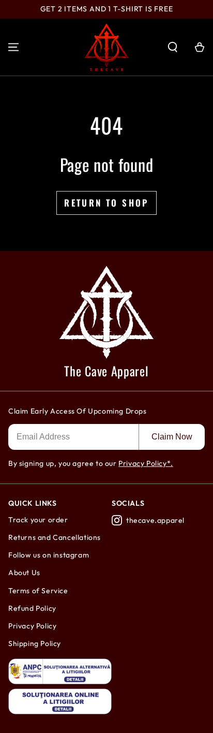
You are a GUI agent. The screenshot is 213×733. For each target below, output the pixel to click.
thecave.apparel (155, 520)
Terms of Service (38, 590)
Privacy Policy (32, 626)
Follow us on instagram (48, 555)
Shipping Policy (34, 643)
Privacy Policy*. (145, 463)
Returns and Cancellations (54, 537)
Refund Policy (32, 608)
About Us (24, 572)
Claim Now (171, 436)
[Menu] (13, 47)
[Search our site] (172, 47)
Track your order (38, 519)
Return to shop (106, 202)
